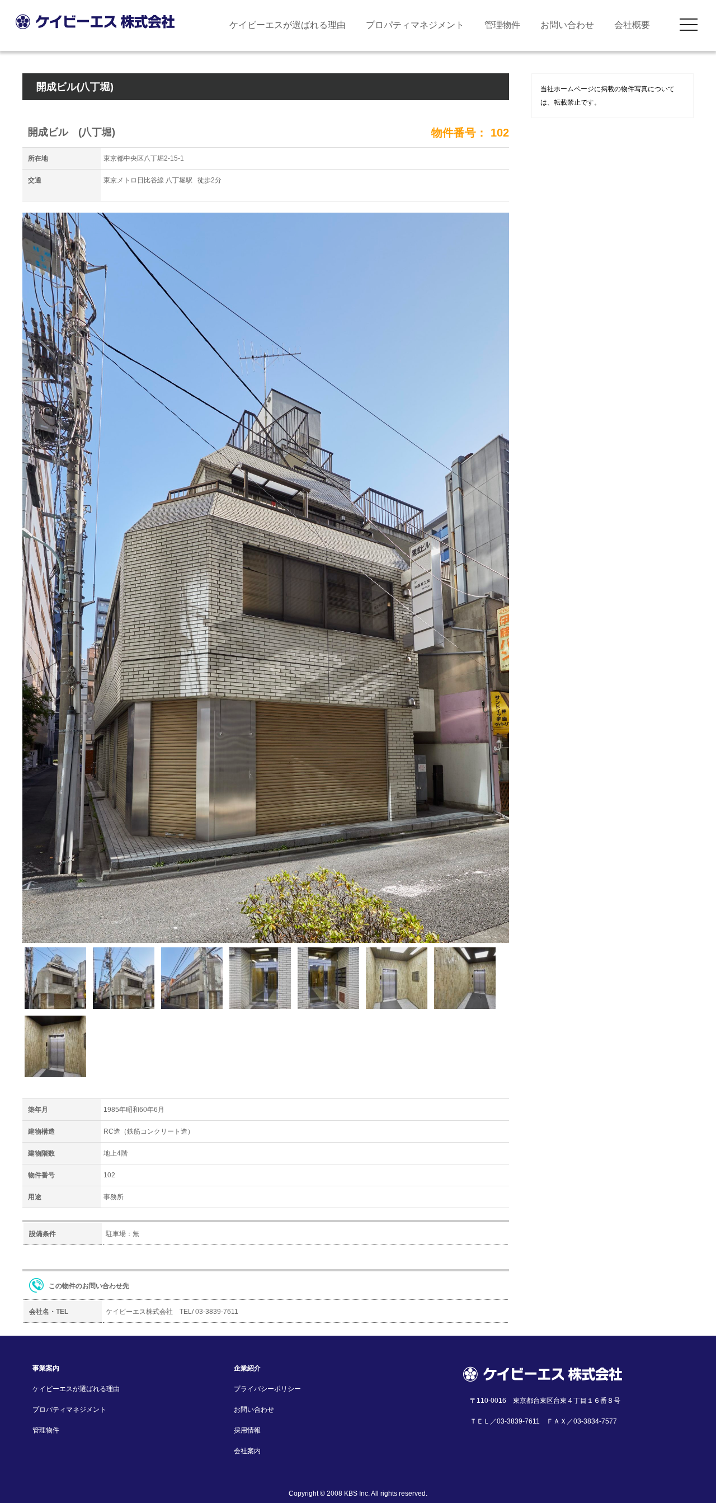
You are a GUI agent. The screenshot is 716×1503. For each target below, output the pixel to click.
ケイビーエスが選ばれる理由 (287, 25)
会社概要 (632, 25)
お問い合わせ (567, 25)
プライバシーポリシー (267, 1389)
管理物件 (502, 25)
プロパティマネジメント (415, 25)
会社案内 (247, 1451)
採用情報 (247, 1430)
